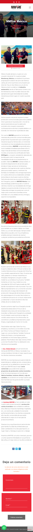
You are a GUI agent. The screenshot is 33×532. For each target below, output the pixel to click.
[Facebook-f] (16, 2)
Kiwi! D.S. (29, 529)
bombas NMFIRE (9, 402)
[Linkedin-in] (14, 2)
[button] (4, 527)
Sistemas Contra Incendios (15, 66)
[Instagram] (19, 2)
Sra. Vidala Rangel (9, 349)
